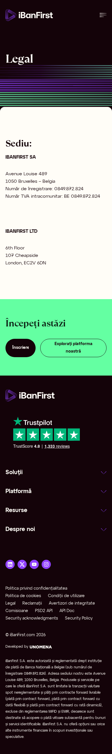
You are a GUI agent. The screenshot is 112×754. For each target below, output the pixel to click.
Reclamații (32, 603)
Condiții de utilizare (66, 596)
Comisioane (16, 611)
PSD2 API (44, 611)
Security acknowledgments (31, 618)
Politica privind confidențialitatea (36, 588)
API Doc (66, 611)
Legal (10, 603)
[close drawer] (103, 15)
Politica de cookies (23, 596)
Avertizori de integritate (72, 603)
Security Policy (78, 618)
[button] (56, 473)
